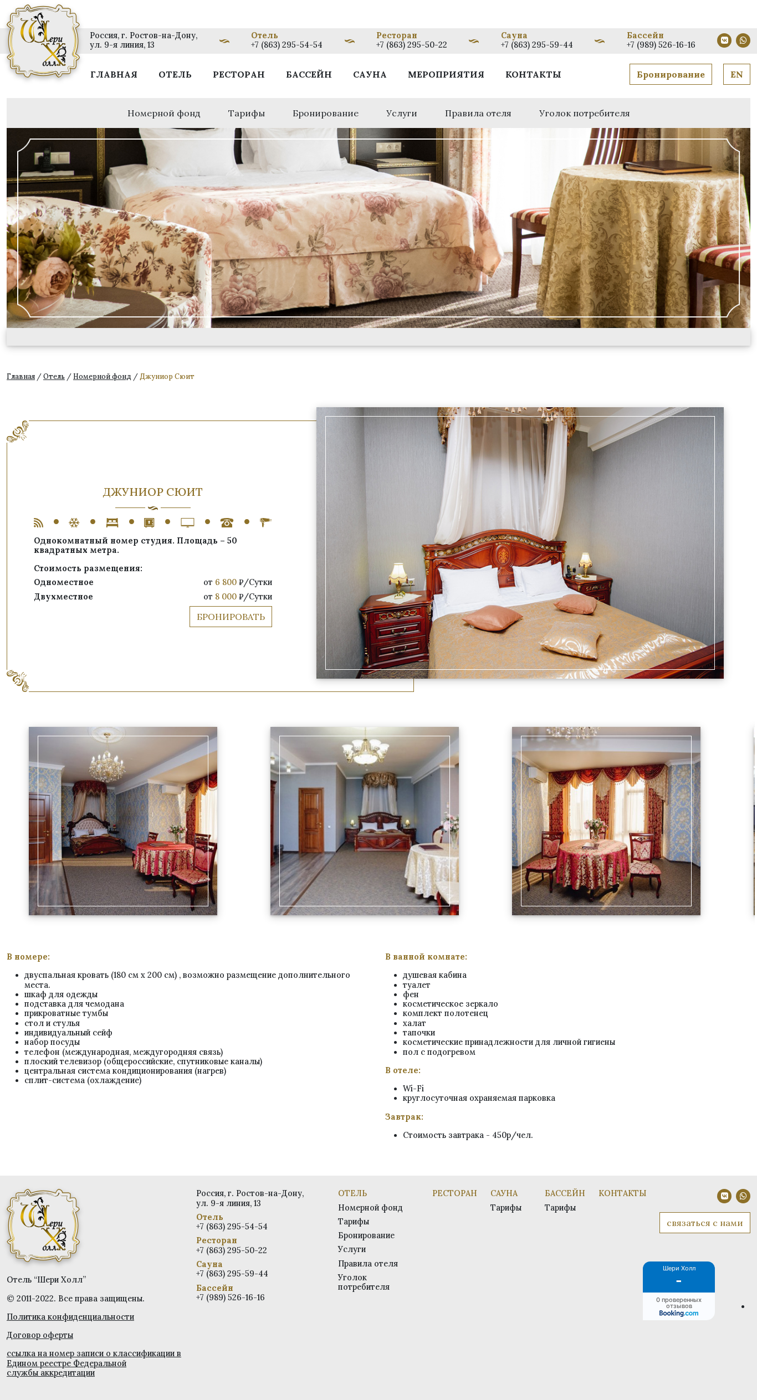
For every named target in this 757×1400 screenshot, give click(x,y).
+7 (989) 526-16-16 (661, 45)
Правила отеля (478, 113)
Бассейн (309, 74)
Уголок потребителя (584, 113)
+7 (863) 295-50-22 (411, 45)
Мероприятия (446, 74)
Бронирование (671, 74)
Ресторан (239, 74)
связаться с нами (705, 1222)
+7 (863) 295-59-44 (537, 45)
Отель (175, 74)
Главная (113, 74)
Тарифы (246, 113)
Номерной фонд (164, 113)
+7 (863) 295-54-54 (287, 45)
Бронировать (231, 616)
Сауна (370, 74)
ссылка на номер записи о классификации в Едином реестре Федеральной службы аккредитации (94, 1363)
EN (736, 74)
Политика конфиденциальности (70, 1317)
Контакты (533, 74)
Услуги (401, 113)
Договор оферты (40, 1335)
